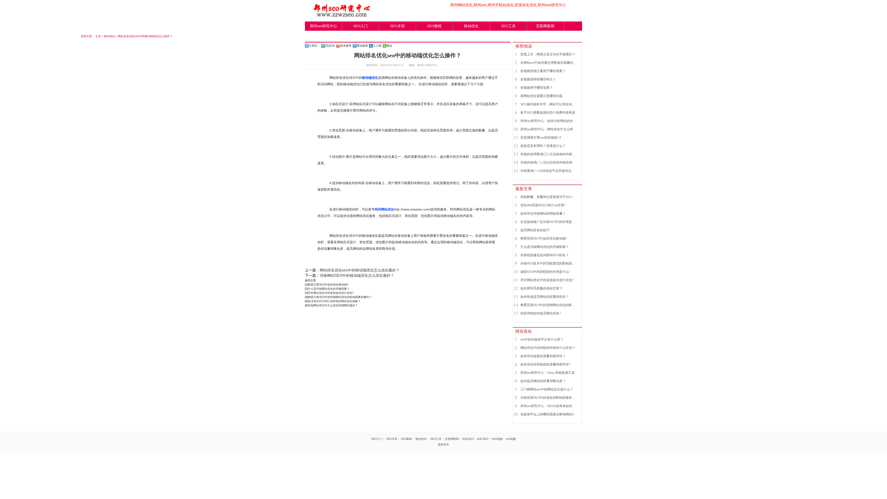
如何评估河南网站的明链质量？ (543, 213)
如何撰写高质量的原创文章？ (541, 288)
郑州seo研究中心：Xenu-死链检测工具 (547, 372)
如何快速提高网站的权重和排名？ (544, 296)
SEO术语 (397, 26)
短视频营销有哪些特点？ (538, 79)
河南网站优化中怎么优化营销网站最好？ (333, 305)
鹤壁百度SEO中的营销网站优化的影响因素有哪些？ (340, 297)
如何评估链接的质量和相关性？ (543, 356)
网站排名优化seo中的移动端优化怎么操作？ (145, 36)
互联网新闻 (545, 26)
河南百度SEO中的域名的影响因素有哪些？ (549, 397)
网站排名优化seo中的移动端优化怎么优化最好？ (360, 270)
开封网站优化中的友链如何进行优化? (331, 293)
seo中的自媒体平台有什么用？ (541, 339)
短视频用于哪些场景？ (536, 87)
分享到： (314, 45)
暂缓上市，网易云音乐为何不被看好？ (547, 54)
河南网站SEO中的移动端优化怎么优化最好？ (357, 275)
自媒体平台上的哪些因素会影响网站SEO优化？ (549, 414)
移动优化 (471, 26)
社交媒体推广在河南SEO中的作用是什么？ (549, 222)
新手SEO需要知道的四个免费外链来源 (547, 112)
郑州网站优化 (384, 209)
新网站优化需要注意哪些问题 (541, 96)
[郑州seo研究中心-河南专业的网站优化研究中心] (342, 15)
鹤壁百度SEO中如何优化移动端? (328, 284)
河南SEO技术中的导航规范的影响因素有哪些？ (549, 263)
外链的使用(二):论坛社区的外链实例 (546, 162)
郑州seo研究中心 (323, 26)
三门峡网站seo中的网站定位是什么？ (546, 389)
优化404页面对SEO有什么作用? (542, 205)
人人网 (377, 45)
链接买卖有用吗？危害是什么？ (543, 146)
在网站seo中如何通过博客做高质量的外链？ (549, 62)
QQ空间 (330, 45)
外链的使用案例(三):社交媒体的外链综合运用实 (549, 154)
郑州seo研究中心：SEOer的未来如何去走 (549, 406)
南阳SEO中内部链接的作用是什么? (545, 272)
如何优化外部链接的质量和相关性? (545, 364)
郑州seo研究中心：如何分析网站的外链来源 (549, 121)
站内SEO (468, 439)
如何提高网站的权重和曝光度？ (543, 381)
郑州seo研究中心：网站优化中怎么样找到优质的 (549, 129)
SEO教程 (434, 26)
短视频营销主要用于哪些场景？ (543, 71)
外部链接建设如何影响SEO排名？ (544, 255)
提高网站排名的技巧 (535, 230)
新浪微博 (345, 45)
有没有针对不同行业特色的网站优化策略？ (334, 301)
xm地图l (511, 439)
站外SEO (482, 439)
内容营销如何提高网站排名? (540, 313)
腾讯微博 (362, 45)
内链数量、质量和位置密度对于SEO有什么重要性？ (549, 197)
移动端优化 (370, 77)
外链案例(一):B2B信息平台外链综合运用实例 (549, 171)
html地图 (497, 439)
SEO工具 (508, 26)
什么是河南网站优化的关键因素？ (328, 288)
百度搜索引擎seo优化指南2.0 (540, 137)
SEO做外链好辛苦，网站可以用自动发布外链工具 (549, 104)
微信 (389, 45)
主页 (98, 36)
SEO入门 (360, 26)
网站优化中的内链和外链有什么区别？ (547, 348)
